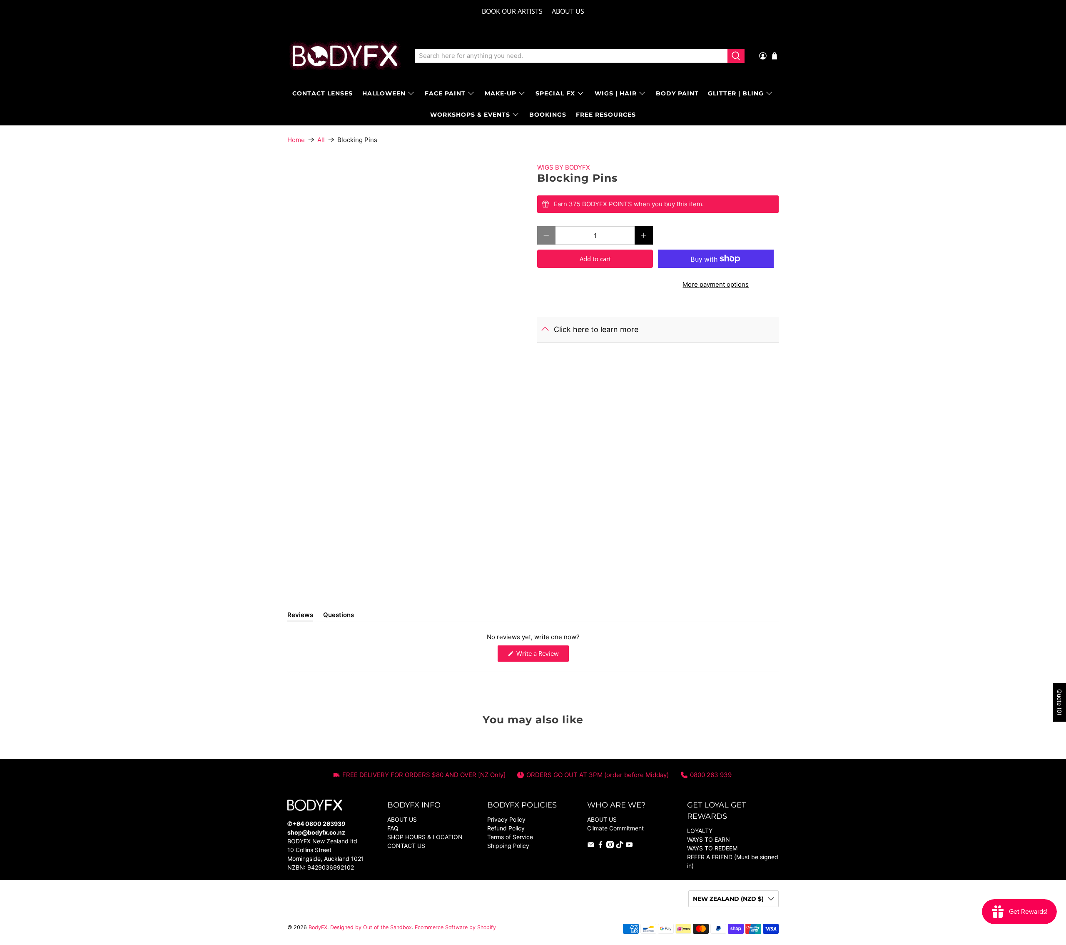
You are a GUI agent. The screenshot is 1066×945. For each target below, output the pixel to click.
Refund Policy (506, 828)
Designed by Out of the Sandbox (371, 927)
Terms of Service (510, 836)
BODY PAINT (677, 93)
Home (296, 140)
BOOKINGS (547, 114)
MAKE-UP (500, 93)
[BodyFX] (345, 56)
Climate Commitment (615, 828)
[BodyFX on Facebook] (600, 846)
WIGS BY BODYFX (563, 167)
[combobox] (571, 56)
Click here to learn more (596, 329)
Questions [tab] (338, 616)
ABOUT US (568, 11)
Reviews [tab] (300, 616)
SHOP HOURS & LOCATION (425, 836)
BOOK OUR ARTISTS (512, 11)
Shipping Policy (508, 845)
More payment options (715, 284)
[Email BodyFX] (591, 846)
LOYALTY (699, 830)
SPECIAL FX (555, 93)
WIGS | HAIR (616, 93)
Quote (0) (1059, 702)
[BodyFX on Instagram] (610, 846)
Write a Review (542, 655)
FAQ (393, 828)
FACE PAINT (445, 93)
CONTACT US (406, 845)
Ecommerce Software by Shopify (455, 927)
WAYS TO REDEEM (712, 848)
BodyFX (318, 927)
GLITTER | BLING (736, 93)
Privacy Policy (506, 819)
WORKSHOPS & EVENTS (470, 114)
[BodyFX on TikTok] (619, 846)
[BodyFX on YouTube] (629, 846)
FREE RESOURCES (606, 114)
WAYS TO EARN (708, 839)
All (321, 140)
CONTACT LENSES (322, 93)
